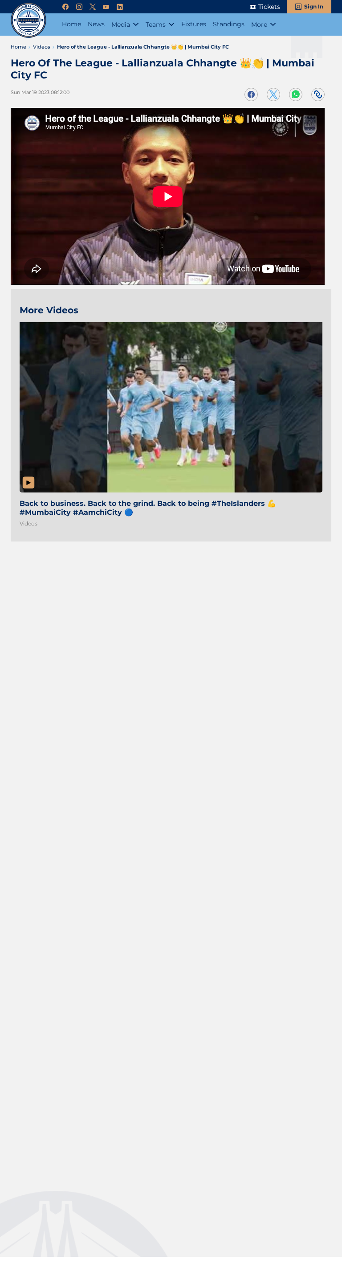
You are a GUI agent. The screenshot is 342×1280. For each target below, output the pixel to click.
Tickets (269, 7)
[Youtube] (106, 7)
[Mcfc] (28, 20)
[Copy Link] (318, 94)
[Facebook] (65, 7)
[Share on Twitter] (273, 94)
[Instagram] (79, 7)
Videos (28, 523)
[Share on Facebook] (251, 94)
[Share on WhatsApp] (295, 94)
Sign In (313, 6)
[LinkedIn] (119, 7)
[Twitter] (93, 7)
